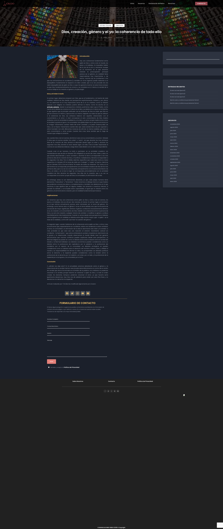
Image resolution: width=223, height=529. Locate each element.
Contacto (111, 381)
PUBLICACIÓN (119, 25)
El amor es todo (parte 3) (177, 90)
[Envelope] (88, 293)
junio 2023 (173, 172)
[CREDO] (8, 3)
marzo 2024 (173, 143)
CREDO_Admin (107, 37)
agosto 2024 (174, 127)
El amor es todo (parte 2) (177, 94)
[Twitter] (72, 293)
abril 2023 (173, 178)
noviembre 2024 (175, 124)
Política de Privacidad (71, 367)
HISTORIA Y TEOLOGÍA (105, 25)
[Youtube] (83, 293)
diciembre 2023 (174, 153)
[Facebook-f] (105, 391)
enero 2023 (173, 181)
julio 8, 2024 (119, 37)
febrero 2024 (174, 146)
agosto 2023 (174, 165)
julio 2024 (173, 130)
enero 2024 (173, 149)
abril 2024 (173, 140)
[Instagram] (77, 293)
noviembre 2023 (175, 156)
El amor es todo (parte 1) (177, 97)
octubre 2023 (174, 159)
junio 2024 (173, 133)
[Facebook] (67, 293)
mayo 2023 (173, 175)
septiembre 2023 (175, 162)
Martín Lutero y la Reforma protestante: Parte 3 (184, 100)
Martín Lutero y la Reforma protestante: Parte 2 (184, 103)
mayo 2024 (173, 137)
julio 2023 (173, 169)
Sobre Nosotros (77, 381)
